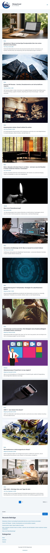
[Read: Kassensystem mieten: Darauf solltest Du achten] (25, 110)
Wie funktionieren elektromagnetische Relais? (17, 449)
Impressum (25, 550)
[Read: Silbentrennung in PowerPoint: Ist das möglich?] (25, 352)
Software (5, 367)
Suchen (3, 511)
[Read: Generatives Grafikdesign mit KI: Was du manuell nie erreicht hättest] (25, 230)
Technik (4, 542)
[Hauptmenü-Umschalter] (47, 4)
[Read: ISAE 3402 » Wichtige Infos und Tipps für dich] (25, 472)
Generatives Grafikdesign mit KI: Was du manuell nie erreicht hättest (23, 248)
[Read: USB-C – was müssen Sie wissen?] (25, 392)
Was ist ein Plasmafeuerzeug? (12, 208)
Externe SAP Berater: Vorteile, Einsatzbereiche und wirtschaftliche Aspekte (18, 523)
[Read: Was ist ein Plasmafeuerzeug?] (25, 191)
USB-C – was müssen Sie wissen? (13, 410)
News (5, 82)
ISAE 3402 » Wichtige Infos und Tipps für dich (17, 489)
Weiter (45, 502)
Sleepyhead (16, 4)
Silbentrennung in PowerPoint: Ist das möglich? (17, 370)
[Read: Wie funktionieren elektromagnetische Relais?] (25, 432)
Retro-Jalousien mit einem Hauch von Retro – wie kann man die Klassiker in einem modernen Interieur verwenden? (25, 167)
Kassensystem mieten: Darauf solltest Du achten (18, 127)
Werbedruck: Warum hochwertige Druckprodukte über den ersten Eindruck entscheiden (21, 521)
